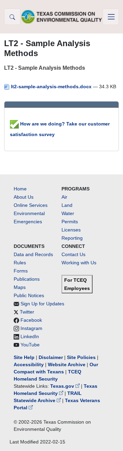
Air (64, 197)
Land (67, 205)
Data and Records (33, 254)
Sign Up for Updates (42, 303)
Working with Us (79, 262)
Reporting (72, 238)
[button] (12, 17)
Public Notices (29, 295)
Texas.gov (63, 386)
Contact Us (73, 254)
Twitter (27, 312)
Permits (70, 221)
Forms (21, 271)
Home (20, 188)
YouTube (30, 344)
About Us (23, 197)
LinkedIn (29, 336)
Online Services (30, 205)
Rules (20, 262)
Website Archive (66, 364)
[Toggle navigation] (110, 17)
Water (68, 213)
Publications (27, 279)
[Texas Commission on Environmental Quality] (61, 16)
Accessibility (29, 364)
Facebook (31, 320)
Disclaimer (51, 357)
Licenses (71, 230)
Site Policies (81, 357)
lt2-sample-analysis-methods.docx (51, 86)
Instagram (31, 328)
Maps (20, 287)
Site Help (24, 357)
